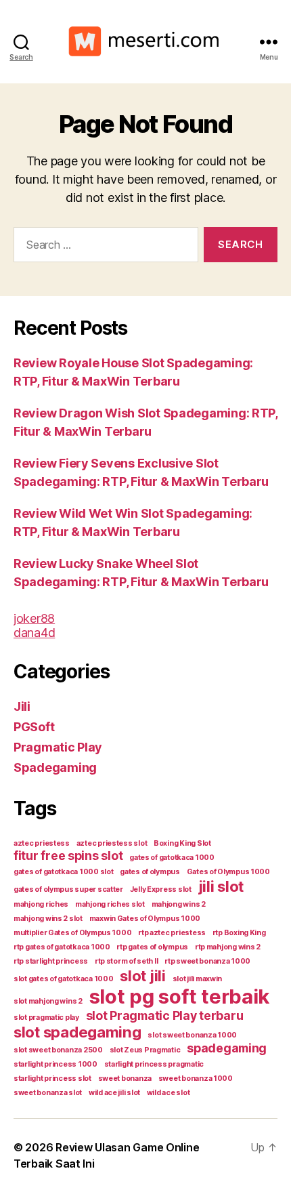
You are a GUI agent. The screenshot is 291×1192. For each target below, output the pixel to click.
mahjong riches (41, 904)
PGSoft (34, 727)
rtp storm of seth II (126, 961)
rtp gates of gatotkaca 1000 (62, 947)
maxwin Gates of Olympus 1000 (144, 918)
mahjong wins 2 (179, 904)
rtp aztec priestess (172, 932)
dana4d (34, 632)
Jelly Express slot (161, 889)
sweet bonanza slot (48, 1092)
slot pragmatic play (46, 1017)
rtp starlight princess (51, 961)
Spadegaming (55, 767)
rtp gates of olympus (152, 947)
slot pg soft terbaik (179, 996)
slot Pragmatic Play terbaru (165, 1015)
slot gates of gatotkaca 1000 (63, 978)
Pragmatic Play (58, 747)
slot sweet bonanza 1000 (192, 1035)
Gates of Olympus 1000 (228, 871)
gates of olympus (150, 871)
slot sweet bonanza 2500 (58, 1050)
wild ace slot (168, 1092)
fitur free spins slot (68, 855)
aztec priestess (42, 843)
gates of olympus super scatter (68, 889)
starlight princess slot (52, 1078)
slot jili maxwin (198, 978)
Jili (22, 706)
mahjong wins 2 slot (48, 918)
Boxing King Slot (182, 843)
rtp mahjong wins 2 (228, 947)
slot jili (143, 975)
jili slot (221, 886)
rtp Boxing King (239, 932)
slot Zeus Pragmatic (145, 1050)
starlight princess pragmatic (154, 1064)
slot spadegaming (77, 1032)
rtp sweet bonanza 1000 (207, 961)
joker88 (34, 618)
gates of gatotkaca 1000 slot (63, 871)
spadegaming (227, 1048)
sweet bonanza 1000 (195, 1078)
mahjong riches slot (110, 904)
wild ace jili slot (114, 1092)
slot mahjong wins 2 (48, 1001)
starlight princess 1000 (55, 1064)
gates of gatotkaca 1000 (172, 857)
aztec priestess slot (112, 843)
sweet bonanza (125, 1078)
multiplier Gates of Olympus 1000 (72, 932)
